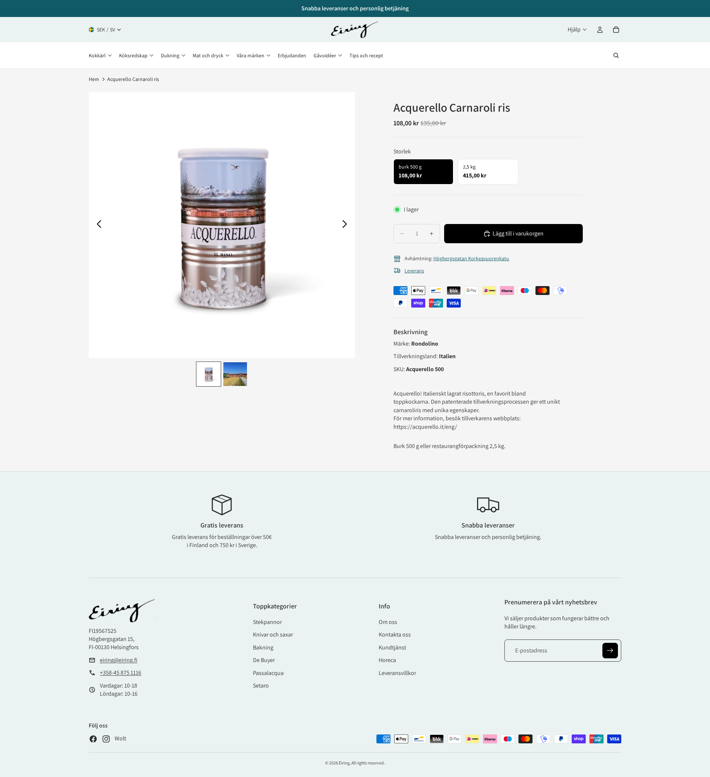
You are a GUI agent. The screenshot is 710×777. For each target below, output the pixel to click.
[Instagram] (106, 738)
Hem (94, 79)
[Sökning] (616, 55)
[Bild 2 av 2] (235, 374)
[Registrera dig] (610, 650)
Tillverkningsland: (416, 356)
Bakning (263, 647)
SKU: (399, 369)
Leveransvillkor (397, 673)
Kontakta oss (395, 634)
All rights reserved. (368, 763)
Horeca (387, 660)
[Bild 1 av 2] (208, 374)
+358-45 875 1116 (120, 672)
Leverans (414, 270)
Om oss (388, 622)
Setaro (261, 685)
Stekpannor (267, 622)
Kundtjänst (392, 647)
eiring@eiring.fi (118, 660)
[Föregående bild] (97, 225)
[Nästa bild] (346, 225)
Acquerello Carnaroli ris (133, 79)
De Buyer (264, 660)
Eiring (344, 763)
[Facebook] (93, 738)
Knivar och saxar (273, 634)
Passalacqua (268, 673)
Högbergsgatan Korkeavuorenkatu (471, 258)
